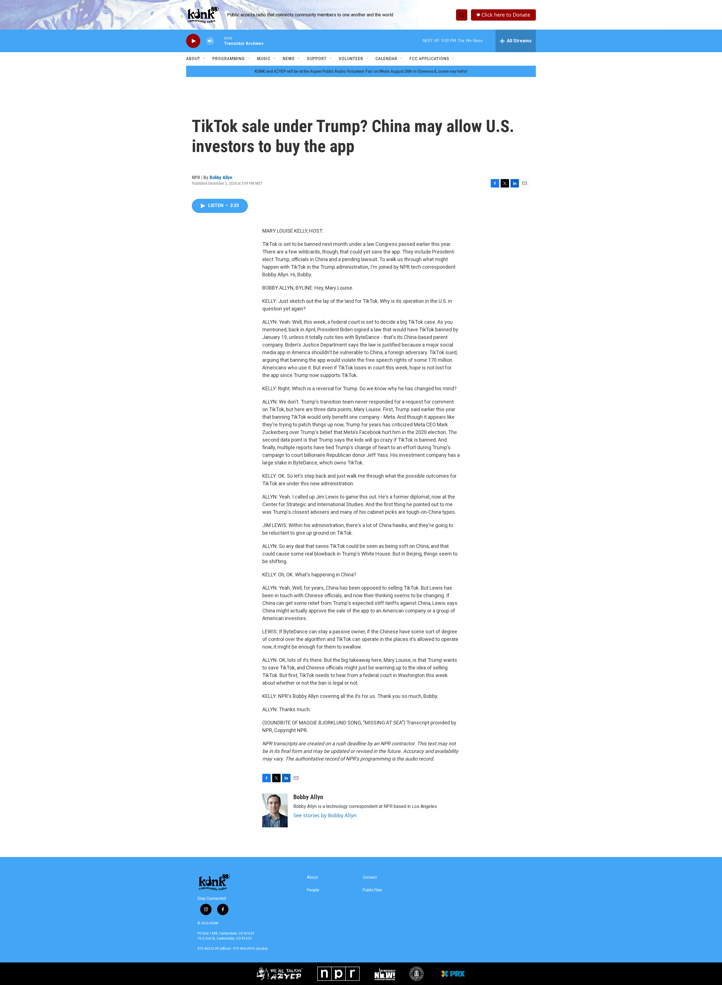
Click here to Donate (505, 15)
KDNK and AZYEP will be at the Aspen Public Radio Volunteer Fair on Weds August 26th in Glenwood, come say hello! (361, 71)
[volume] (210, 41)
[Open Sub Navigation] (204, 58)
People (313, 890)
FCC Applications (429, 58)
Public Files (372, 890)
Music (263, 58)
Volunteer (351, 58)
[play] (193, 41)
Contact (370, 877)
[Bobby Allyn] (275, 810)
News (289, 58)
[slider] (219, 41)
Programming (228, 58)
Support (317, 58)
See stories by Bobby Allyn (324, 815)
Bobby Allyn (221, 177)
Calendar (386, 58)
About (193, 58)
